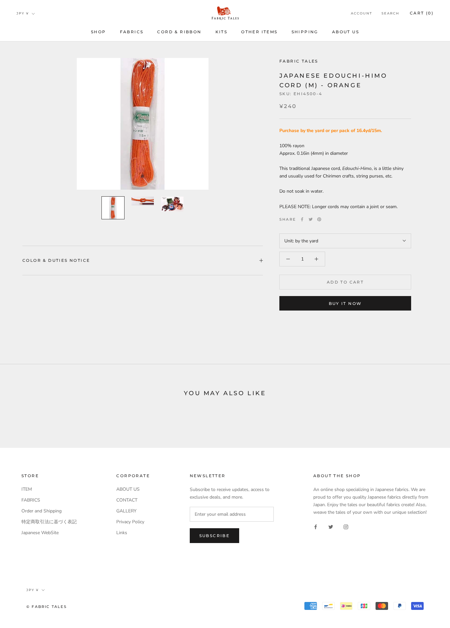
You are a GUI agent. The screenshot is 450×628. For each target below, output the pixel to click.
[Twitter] (311, 219)
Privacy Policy (130, 522)
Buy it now (345, 303)
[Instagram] (346, 526)
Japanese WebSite (40, 533)
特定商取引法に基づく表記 (49, 522)
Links (121, 533)
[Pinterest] (319, 219)
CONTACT (126, 500)
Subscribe (214, 535)
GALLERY (126, 511)
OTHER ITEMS (259, 31)
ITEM (26, 489)
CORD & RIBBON (179, 31)
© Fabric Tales (46, 606)
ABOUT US (345, 31)
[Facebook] (302, 219)
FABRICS (132, 31)
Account (361, 13)
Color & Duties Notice (56, 260)
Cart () (422, 13)
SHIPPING (305, 31)
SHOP (98, 31)
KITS (221, 31)
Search (390, 13)
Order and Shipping (41, 511)
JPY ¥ (22, 13)
